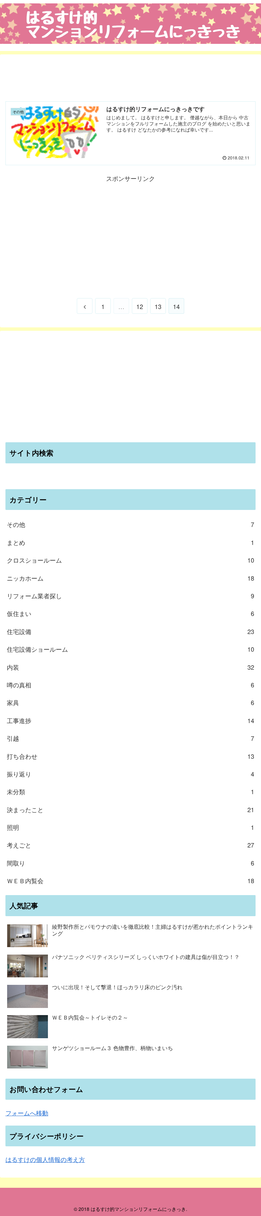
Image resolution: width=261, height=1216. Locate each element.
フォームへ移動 (26, 1112)
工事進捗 (130, 720)
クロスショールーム (130, 559)
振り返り (130, 773)
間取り (130, 862)
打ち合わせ (130, 756)
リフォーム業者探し (130, 595)
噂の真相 (130, 684)
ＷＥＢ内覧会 (130, 880)
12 (139, 306)
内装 (130, 667)
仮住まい (130, 613)
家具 (130, 702)
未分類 (130, 791)
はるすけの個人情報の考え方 (45, 1159)
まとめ (130, 542)
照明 (130, 827)
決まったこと (130, 809)
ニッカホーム (130, 577)
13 (158, 306)
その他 (130, 524)
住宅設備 (130, 631)
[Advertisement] (130, 75)
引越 (130, 738)
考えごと (130, 844)
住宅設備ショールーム (130, 649)
